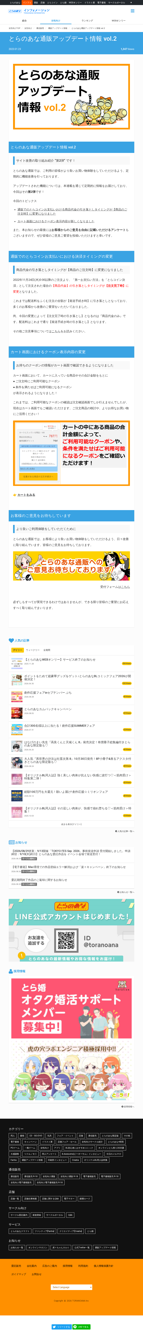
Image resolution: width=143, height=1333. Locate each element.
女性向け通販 (49, 1176)
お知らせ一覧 (17, 1247)
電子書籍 (101, 2)
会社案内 (32, 1265)
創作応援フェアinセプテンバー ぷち (48, 692)
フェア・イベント (65, 1135)
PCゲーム (15, 1148)
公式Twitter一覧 (82, 1247)
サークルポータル (116, 2)
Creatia (75, 1160)
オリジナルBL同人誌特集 (95, 1160)
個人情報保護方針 (103, 1265)
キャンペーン (30, 1142)
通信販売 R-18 (30, 1176)
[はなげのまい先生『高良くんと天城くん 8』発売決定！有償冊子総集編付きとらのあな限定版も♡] (16, 746)
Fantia (14, 1160)
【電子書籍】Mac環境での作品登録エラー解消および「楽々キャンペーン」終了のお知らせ (68, 867)
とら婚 (63, 2)
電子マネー (69, 1198)
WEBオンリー (75, 2)
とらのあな (15, 2)
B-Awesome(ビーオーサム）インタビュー (81, 1154)
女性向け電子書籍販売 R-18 (50, 1182)
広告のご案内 (49, 1265)
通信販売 (92, 1135)
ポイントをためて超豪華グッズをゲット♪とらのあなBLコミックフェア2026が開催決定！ (77, 677)
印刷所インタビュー (57, 1160)
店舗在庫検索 (30, 1198)
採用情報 (68, 1265)
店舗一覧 (15, 1198)
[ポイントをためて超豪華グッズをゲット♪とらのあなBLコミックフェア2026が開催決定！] (16, 680)
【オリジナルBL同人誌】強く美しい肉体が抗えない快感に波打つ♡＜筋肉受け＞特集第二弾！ (77, 776)
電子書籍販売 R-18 (109, 1176)
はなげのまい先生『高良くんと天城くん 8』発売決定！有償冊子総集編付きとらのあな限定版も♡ (77, 743)
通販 (36, 2)
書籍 (22, 1135)
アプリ (57, 1148)
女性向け (55, 20)
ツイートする (63, 1327)
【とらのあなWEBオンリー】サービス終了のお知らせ (60, 659)
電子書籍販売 (89, 1176)
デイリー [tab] (17, 650)
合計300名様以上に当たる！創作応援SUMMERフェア (59, 725)
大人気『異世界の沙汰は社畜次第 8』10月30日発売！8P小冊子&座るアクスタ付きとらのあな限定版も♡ (77, 760)
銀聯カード (85, 1198)
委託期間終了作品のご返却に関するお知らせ (39, 880)
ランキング (87, 20)
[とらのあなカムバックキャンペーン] (16, 713)
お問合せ (37, 1274)
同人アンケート (49, 1154)
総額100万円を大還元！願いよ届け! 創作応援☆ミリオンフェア (66, 792)
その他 (127, 1135)
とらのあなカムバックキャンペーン (48, 709)
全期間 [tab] (46, 650)
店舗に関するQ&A (50, 1198)
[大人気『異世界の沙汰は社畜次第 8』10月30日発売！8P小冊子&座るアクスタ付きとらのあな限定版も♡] (16, 762)
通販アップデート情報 (32, 1160)
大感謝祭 (15, 1154)
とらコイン (52, 2)
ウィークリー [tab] (33, 650)
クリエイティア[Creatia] (70, 1231)
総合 (24, 20)
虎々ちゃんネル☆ (60, 1247)
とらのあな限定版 (110, 1135)
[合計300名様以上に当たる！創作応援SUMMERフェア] (16, 729)
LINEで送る (83, 1327)
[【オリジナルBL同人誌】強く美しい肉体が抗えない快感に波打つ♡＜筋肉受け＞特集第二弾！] (16, 779)
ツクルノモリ (30, 1154)
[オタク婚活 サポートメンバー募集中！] (71, 1036)
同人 (13, 1135)
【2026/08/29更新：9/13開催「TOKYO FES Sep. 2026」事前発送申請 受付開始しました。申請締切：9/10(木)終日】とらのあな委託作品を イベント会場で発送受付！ (70, 852)
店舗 (42, 2)
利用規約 (83, 1265)
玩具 (49, 1135)
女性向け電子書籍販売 (21, 1182)
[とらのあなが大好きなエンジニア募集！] (71, 1098)
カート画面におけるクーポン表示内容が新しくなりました (56, 221)
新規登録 (37, 1215)
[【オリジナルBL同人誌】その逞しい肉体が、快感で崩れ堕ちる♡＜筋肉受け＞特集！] (16, 812)
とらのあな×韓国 (116, 1142)
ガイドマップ (18, 1274)
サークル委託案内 (19, 1215)
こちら (56, 331)
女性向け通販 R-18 (69, 1176)
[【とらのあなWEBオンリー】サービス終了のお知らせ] (16, 663)
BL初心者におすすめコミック (79, 1148)
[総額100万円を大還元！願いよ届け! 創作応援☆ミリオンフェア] (16, 795)
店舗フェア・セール (67, 1142)
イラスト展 (89, 2)
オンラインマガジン (37, 1247)
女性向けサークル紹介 (92, 1142)
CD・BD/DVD (35, 1135)
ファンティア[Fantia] (44, 1231)
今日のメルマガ (113, 1154)
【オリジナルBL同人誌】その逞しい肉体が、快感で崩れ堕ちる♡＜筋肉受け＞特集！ (77, 810)
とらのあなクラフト (20, 1231)
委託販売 (16, 1265)
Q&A (70, 1215)
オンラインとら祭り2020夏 (111, 1148)
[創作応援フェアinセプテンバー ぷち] (16, 696)
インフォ (27, 2)
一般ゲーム (30, 1148)
